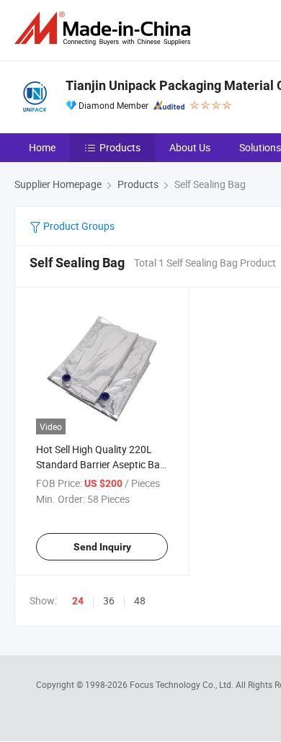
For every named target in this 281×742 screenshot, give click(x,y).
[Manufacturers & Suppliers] (105, 28)
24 (78, 601)
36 (109, 600)
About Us (189, 147)
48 (140, 600)
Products (119, 147)
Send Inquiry (102, 547)
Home (42, 147)
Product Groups (78, 226)
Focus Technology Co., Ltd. (183, 684)
